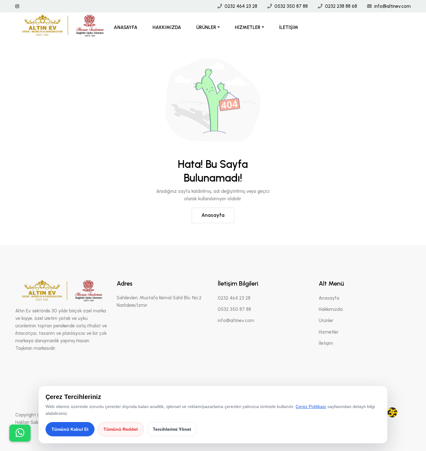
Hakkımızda (166, 27)
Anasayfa (126, 27)
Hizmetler (247, 27)
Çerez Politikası (311, 406)
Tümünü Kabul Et (70, 429)
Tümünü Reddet (121, 429)
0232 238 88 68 (341, 6)
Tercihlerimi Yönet (172, 429)
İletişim (288, 27)
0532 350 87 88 (291, 6)
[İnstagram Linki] (17, 6)
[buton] (20, 433)
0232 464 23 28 (241, 6)
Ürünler (206, 27)
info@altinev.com (392, 6)
